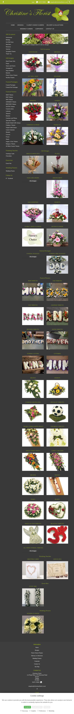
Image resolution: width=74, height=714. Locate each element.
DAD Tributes (9, 97)
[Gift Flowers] (45, 43)
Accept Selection (37, 707)
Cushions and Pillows (11, 118)
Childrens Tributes (10, 125)
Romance (8, 46)
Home (13, 25)
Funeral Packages (10, 85)
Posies (7, 137)
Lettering (8, 111)
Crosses (8, 134)
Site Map (37, 666)
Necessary (25, 711)
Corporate (39, 29)
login (33, 2)
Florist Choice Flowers (35, 25)
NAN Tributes (9, 99)
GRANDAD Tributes (11, 102)
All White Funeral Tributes (12, 146)
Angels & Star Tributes (12, 141)
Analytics (33, 711)
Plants (7, 63)
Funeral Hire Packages (12, 87)
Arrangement (9, 68)
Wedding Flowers (26, 29)
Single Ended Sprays (11, 127)
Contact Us (50, 29)
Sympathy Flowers (11, 51)
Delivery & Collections (55, 25)
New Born (8, 44)
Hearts (7, 139)
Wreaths (8, 132)
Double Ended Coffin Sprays (13, 123)
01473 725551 (36, 682)
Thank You (8, 53)
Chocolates (9, 156)
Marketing (51, 711)
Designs (20, 25)
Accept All (27, 707)
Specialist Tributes (11, 120)
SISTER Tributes (10, 106)
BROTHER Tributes (11, 104)
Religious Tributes (10, 144)
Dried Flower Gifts (10, 61)
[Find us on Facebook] (4, 2)
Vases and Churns (10, 66)
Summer (8, 49)
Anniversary (9, 37)
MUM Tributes (9, 95)
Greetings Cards (10, 153)
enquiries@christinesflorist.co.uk (37, 686)
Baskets (8, 73)
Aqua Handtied (10, 70)
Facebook (10, 178)
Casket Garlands (10, 130)
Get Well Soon (9, 42)
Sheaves (8, 113)
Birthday (8, 39)
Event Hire (8, 163)
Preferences (42, 711)
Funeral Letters (10, 109)
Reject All (46, 707)
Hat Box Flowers (10, 77)
